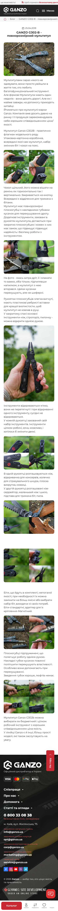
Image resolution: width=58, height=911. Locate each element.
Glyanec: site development (27, 890)
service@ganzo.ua (15, 862)
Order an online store (23, 893)
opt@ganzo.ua (13, 839)
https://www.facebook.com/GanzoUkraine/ (6, 869)
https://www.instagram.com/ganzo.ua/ (11, 869)
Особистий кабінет (26, 905)
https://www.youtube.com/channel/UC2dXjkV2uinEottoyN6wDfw (16, 869)
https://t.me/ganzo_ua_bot (26, 869)
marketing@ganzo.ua (18, 854)
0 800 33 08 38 (18, 815)
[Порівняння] (35, 905)
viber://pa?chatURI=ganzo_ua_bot (21, 869)
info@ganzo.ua (13, 831)
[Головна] (5, 19)
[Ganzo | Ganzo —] (15, 10)
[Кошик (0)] (52, 905)
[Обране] (44, 905)
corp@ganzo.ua (14, 847)
